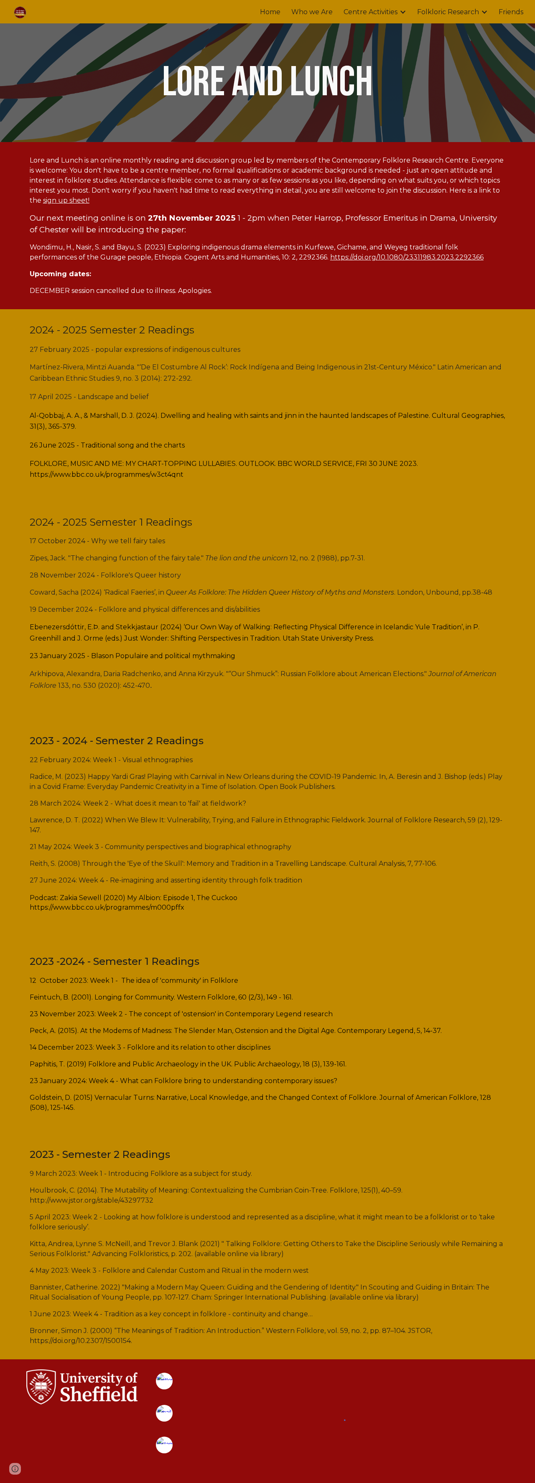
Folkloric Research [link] (448, 12)
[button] (15, 1469)
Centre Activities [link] (370, 12)
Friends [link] (511, 12)
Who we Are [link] (312, 12)
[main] (267, 83)
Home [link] (270, 12)
